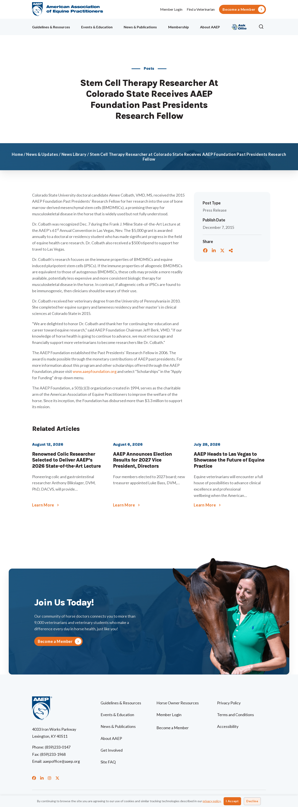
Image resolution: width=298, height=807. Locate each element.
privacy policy (212, 801)
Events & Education (97, 27)
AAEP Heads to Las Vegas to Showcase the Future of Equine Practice (229, 460)
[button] (262, 27)
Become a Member (239, 9)
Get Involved (112, 750)
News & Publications (140, 27)
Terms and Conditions (235, 714)
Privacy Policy (229, 702)
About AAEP (210, 27)
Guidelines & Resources (51, 27)
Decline (252, 801)
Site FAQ (108, 761)
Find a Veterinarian (201, 9)
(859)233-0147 (57, 747)
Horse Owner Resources (177, 702)
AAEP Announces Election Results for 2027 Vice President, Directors (142, 460)
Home (17, 154)
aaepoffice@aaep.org (61, 761)
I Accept (232, 801)
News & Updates (42, 154)
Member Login (171, 9)
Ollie (239, 26)
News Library (74, 154)
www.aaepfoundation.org (94, 371)
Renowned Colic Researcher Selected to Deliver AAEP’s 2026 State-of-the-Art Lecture (66, 460)
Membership (178, 27)
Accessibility (227, 726)
